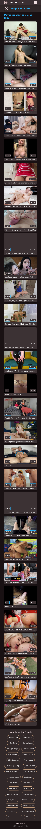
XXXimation (29, 817)
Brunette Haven (28, 749)
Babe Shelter (13, 743)
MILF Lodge (28, 788)
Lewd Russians (16, 2)
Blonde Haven (28, 743)
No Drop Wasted (12, 794)
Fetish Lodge (28, 760)
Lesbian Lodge (14, 777)
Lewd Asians (13, 783)
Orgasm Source (28, 794)
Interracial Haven (12, 771)
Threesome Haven (14, 817)
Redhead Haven (12, 805)
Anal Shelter (27, 737)
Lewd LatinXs (13, 788)
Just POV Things (29, 771)
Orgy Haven (12, 800)
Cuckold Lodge (27, 754)
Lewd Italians (27, 783)
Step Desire (11, 811)
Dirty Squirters (13, 760)
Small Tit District (28, 805)
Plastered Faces (27, 800)
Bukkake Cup (12, 754)
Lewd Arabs (28, 777)
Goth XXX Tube (30, 766)
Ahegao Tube (13, 737)
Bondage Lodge (12, 749)
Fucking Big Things (13, 766)
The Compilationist (27, 811)
